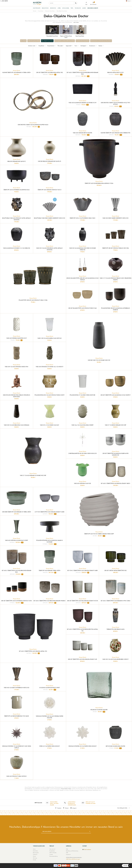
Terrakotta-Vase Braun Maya (115, 629)
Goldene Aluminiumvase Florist (49, 687)
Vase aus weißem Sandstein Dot (16, 338)
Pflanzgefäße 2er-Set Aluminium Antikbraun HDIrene (115, 308)
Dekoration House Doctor (50, 10)
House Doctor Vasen (66, 788)
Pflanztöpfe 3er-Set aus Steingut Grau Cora (33, 300)
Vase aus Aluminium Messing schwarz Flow (82, 102)
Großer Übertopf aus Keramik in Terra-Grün (16, 512)
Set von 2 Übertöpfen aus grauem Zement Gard (82, 570)
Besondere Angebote (93, 8)
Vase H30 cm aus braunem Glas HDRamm (16, 425)
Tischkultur (78, 8)
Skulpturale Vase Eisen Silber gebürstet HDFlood (49, 218)
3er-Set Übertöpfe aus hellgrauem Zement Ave (82, 659)
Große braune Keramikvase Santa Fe (49, 161)
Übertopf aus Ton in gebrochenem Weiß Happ (99, 534)
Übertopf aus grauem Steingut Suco (49, 189)
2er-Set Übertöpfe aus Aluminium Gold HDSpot (115, 395)
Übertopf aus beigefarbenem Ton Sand (16, 716)
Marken (84, 8)
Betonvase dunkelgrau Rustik (115, 746)
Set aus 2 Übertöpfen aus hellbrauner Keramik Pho (16, 571)
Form (76, 45)
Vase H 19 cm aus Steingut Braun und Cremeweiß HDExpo (115, 278)
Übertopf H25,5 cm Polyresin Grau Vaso (82, 218)
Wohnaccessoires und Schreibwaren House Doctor (101, 40)
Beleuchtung (45, 8)
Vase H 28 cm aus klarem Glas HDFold (50, 338)
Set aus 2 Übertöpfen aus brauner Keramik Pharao (49, 600)
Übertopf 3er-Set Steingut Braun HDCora (115, 248)
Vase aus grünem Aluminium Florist (16, 540)
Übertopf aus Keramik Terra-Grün (49, 570)
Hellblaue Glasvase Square (99, 709)
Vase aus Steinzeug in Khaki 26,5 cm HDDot (49, 366)
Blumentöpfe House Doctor (52, 36)
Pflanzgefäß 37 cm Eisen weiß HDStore (82, 395)
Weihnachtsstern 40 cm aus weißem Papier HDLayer (49, 716)
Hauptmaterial (50, 45)
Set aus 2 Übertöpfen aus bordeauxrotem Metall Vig (82, 630)
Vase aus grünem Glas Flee (82, 483)
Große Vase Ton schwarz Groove (99, 360)
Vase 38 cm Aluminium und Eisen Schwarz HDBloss (82, 248)
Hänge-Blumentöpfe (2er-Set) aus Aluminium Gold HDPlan (82, 278)
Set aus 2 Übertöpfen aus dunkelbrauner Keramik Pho (82, 73)
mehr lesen (76, 22)
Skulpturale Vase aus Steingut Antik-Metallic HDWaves (16, 218)
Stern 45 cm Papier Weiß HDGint (49, 746)
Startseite (34, 10)
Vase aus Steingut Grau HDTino (16, 776)
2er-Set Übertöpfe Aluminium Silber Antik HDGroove (115, 454)
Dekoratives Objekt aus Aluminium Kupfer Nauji (33, 124)
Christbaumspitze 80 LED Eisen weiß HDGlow (82, 453)
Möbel (59, 8)
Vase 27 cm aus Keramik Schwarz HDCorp (33, 475)
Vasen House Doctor (79, 36)
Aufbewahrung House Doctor (34, 40)
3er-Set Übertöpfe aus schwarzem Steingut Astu (16, 600)
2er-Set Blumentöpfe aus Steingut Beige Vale (82, 308)
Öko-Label (60, 45)
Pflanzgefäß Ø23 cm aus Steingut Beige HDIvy (49, 395)
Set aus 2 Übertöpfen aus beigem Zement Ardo (115, 483)
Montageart (83, 45)
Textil (72, 8)
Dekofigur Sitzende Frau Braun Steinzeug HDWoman (16, 395)
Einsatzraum (92, 45)
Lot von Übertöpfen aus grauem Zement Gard (49, 512)
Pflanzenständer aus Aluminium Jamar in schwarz (49, 541)
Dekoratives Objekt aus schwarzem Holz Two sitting (115, 103)
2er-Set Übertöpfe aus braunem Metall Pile (49, 72)
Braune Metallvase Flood (115, 72)
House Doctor (40, 10)
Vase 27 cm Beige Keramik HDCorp (115, 425)
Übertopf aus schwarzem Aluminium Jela (16, 189)
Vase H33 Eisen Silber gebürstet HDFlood (115, 218)
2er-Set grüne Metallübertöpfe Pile (115, 570)
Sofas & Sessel (65, 8)
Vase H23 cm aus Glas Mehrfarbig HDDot (115, 659)
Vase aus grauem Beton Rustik (82, 132)
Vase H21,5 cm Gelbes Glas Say (49, 425)
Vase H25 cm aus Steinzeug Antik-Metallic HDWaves (49, 248)
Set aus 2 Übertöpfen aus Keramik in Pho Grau (115, 600)
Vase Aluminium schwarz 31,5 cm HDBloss (16, 248)
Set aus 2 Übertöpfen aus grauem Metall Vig (33, 651)
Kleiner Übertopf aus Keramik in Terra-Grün (16, 72)
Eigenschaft (68, 45)
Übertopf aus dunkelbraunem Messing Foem (99, 183)
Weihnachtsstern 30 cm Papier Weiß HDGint (82, 746)
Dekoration (53, 8)
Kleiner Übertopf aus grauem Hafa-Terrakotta (115, 132)
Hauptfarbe (41, 45)
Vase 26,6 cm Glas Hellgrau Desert (82, 425)
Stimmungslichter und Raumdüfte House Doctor (65, 40)
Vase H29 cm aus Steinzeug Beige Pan (16, 366)
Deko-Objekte (23, 40)
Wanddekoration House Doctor (82, 40)
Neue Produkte (36, 8)
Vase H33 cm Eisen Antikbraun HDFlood (16, 687)
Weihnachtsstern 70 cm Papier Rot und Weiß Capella (16, 746)
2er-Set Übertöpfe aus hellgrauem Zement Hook (82, 600)
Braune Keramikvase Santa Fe (16, 161)
